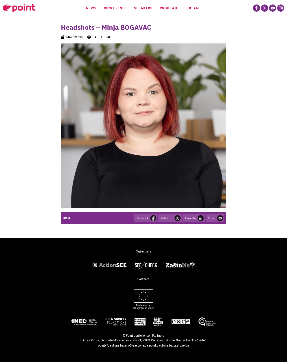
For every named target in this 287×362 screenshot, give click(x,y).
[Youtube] (272, 8)
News (91, 8)
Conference (115, 8)
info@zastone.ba (136, 345)
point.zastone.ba (161, 345)
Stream (192, 8)
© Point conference (136, 336)
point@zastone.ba (111, 345)
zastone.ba (181, 345)
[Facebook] (256, 8)
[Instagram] (280, 8)
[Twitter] (264, 8)
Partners (158, 336)
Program (168, 8)
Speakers (143, 8)
